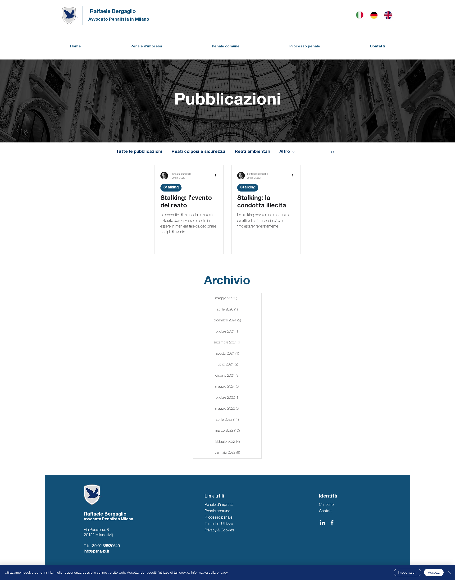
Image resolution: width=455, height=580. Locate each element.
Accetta (434, 572)
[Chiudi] (449, 572)
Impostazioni (407, 572)
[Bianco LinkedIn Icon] (322, 522)
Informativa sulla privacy (209, 572)
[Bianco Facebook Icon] (332, 522)
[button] (333, 152)
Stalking (171, 188)
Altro (284, 152)
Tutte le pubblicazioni (139, 152)
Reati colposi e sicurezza (198, 152)
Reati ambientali (252, 152)
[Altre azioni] (217, 175)
